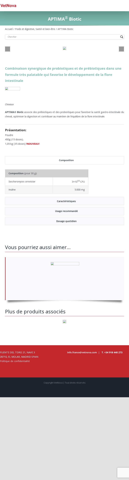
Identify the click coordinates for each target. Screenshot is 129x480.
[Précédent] (7, 49)
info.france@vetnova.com (82, 352)
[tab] (64, 160)
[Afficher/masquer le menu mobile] (127, 5)
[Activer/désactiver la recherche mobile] (121, 5)
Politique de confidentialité (15, 361)
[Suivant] (121, 49)
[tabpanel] (64, 181)
